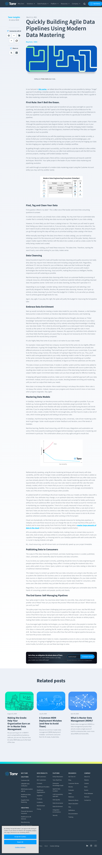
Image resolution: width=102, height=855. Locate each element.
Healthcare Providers (43, 787)
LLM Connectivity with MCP (58, 795)
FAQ (69, 807)
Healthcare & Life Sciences (26, 818)
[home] (10, 3)
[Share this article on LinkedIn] (16, 53)
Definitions (71, 810)
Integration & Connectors (57, 811)
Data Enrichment (58, 806)
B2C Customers (41, 780)
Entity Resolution (58, 777)
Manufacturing (25, 822)
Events (86, 790)
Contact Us (87, 800)
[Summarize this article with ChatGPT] (9, 35)
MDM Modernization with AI (27, 790)
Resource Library (73, 800)
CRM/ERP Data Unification (25, 785)
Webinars (71, 797)
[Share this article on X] (11, 53)
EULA (46, 846)
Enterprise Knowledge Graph (58, 784)
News (85, 787)
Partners (86, 797)
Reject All (20, 842)
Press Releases (88, 793)
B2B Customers (41, 777)
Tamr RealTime (57, 780)
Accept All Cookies (20, 836)
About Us (87, 777)
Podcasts (71, 790)
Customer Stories (73, 783)
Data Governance (58, 803)
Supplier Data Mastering (25, 801)
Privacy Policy (88, 660)
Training (70, 817)
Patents (86, 780)
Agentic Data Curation (56, 790)
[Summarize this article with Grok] (16, 41)
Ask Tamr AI (71, 777)
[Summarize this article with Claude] (19, 35)
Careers (86, 783)
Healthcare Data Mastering (26, 796)
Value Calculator (73, 804)
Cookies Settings (54, 846)
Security (55, 815)
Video (70, 793)
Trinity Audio (44, 79)
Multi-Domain (41, 806)
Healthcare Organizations (41, 791)
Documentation (73, 814)
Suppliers (39, 796)
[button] (31, 3)
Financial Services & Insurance (27, 812)
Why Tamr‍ (21, 4)
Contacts (39, 783)
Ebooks (70, 787)
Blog (69, 780)
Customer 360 (25, 780)
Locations (40, 802)
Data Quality (56, 800)
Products (39, 799)
